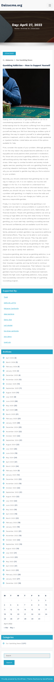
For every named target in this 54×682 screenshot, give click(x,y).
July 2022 (9, 553)
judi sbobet (8, 325)
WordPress (21, 679)
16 (39, 610)
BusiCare (36, 679)
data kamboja (9, 314)
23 (39, 614)
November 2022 (12, 536)
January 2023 (11, 527)
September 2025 (12, 388)
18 (5, 614)
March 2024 (10, 466)
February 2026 (11, 367)
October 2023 (11, 488)
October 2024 (11, 436)
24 (46, 614)
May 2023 (9, 510)
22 (32, 614)
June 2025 (10, 401)
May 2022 (9, 562)
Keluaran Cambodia (11, 308)
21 (25, 614)
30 (39, 619)
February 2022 (11, 575)
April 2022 (10, 566)
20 (18, 614)
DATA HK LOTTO (10, 303)
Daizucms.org (11, 5)
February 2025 (11, 419)
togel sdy (7, 342)
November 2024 (12, 432)
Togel (6, 297)
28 (25, 619)
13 (18, 610)
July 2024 (9, 449)
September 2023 (12, 492)
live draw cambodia (11, 331)
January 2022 (11, 579)
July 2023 (9, 501)
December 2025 (12, 375)
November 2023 (12, 484)
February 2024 (11, 471)
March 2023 (10, 518)
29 (32, 619)
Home (17, 28)
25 (5, 619)
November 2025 (12, 380)
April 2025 (10, 410)
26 (11, 619)
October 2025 (11, 384)
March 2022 (10, 570)
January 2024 (11, 475)
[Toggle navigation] (50, 5)
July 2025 (9, 397)
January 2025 (11, 423)
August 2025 (11, 393)
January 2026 (11, 371)
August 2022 (11, 549)
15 (32, 610)
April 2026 (10, 358)
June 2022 (10, 557)
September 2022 (12, 544)
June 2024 (10, 453)
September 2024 (12, 440)
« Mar (6, 628)
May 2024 (9, 458)
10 (46, 605)
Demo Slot (8, 320)
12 (11, 610)
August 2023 (11, 497)
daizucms (9, 60)
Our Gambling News (24, 60)
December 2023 (12, 479)
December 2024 (12, 427)
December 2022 (12, 531)
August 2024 (11, 445)
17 (46, 610)
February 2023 (11, 523)
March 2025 (10, 414)
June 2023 (10, 505)
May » (12, 628)
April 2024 (10, 462)
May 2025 (9, 406)
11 (4, 610)
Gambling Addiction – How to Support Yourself (26, 65)
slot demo (8, 337)
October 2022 (11, 540)
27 (18, 619)
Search (9, 663)
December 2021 (12, 583)
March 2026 (10, 362)
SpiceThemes (47, 679)
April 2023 (10, 514)
